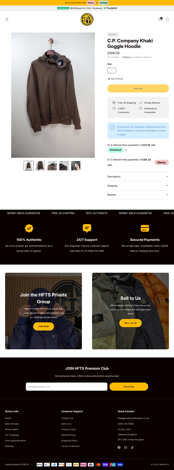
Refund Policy (68, 435)
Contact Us (67, 418)
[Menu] (6, 19)
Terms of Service (70, 446)
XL (112, 70)
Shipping (126, 57)
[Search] (167, 19)
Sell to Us (66, 423)
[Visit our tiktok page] (132, 447)
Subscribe (129, 386)
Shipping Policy (69, 440)
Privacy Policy (68, 429)
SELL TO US (130, 323)
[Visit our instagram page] (125, 447)
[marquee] (87, 213)
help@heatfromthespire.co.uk (133, 418)
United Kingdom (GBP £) (17, 464)
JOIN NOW (43, 326)
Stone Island (11, 429)
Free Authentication (15, 440)
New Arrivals (12, 423)
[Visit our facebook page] (119, 447)
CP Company (12, 435)
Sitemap (9, 446)
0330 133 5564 (126, 423)
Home (8, 418)
